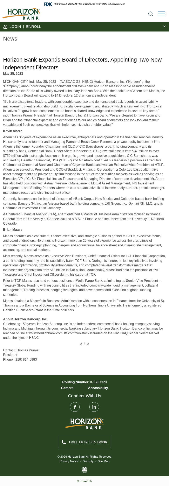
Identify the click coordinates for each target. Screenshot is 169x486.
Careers (67, 388)
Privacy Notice (69, 461)
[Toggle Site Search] (150, 14)
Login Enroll (24, 26)
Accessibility (98, 388)
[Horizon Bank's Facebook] (75, 407)
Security (88, 461)
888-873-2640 (84, 442)
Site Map (103, 461)
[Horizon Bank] (84, 423)
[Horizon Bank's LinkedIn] (94, 407)
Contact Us (84, 481)
